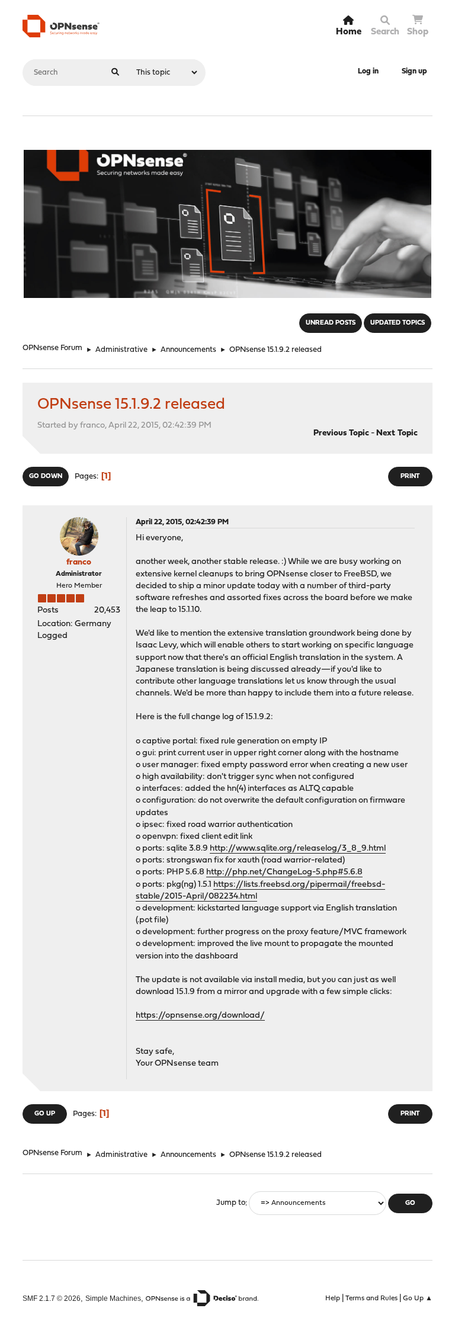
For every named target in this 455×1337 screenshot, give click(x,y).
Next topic (397, 433)
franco (78, 562)
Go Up (44, 1114)
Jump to (230, 1203)
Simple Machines (113, 1298)
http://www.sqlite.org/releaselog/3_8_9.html (298, 848)
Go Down (45, 476)
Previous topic (341, 433)
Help (332, 1298)
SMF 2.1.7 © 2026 (52, 1298)
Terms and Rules (371, 1298)
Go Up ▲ (417, 1298)
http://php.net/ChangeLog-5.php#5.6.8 (284, 872)
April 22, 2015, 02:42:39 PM (182, 522)
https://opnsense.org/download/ (200, 1015)
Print (409, 476)
